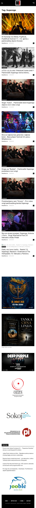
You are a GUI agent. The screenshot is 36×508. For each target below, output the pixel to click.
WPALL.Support (27, 503)
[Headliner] (18, 2)
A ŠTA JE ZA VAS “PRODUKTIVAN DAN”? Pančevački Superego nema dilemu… (18, 72)
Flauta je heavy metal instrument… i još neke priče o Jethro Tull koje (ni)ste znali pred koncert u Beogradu (18, 459)
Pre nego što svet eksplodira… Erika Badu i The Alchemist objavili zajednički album (18, 469)
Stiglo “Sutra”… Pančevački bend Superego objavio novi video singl (18, 104)
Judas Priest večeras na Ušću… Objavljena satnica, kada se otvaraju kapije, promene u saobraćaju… (18, 454)
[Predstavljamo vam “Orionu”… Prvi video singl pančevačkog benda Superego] (18, 188)
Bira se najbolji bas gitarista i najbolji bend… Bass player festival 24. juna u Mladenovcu (16, 137)
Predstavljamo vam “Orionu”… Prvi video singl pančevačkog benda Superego (17, 202)
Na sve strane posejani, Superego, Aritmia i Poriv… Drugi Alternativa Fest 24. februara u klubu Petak (18, 235)
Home (3, 7)
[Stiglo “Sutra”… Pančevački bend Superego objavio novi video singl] (18, 90)
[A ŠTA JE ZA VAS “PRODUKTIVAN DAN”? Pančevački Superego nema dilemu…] (18, 58)
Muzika (3, 34)
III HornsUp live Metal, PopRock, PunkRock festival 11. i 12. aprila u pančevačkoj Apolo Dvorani (15, 39)
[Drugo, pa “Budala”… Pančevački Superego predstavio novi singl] (18, 156)
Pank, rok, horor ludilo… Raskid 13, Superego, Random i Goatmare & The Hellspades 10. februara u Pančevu (16, 252)
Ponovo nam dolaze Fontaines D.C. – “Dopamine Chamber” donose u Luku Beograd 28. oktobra (18, 449)
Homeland (4, 67)
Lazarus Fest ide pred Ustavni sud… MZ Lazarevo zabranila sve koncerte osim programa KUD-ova (18, 464)
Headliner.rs (5, 43)
